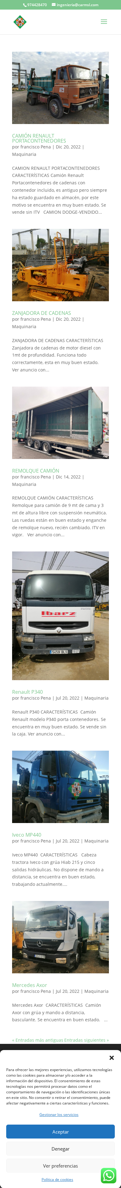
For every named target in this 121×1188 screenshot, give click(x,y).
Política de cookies (57, 1179)
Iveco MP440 (26, 834)
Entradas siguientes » (86, 1040)
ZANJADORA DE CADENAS (41, 313)
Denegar (60, 1149)
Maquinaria (24, 154)
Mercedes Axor (29, 985)
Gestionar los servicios (58, 1114)
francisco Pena (35, 147)
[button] (112, 1058)
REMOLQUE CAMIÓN (35, 470)
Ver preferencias (60, 1166)
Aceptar (60, 1132)
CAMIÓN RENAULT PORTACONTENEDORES (39, 138)
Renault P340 (27, 691)
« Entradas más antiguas (37, 1040)
